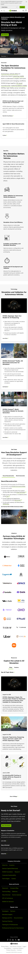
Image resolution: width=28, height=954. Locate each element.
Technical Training (7, 921)
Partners (12, 911)
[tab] (8, 475)
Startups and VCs (7, 918)
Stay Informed (6, 895)
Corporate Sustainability (9, 875)
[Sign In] (26, 10)
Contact (19, 950)
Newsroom (5, 888)
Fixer (7, 496)
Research (17, 872)
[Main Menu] (2, 11)
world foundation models (19, 85)
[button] (23, 11)
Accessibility (7, 948)
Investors (11, 865)
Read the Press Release (8, 115)
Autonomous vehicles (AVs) (9, 74)
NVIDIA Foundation (7, 872)
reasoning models (18, 76)
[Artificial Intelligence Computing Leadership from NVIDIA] (13, 10)
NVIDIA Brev (6, 504)
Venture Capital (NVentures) (10, 868)
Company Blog (14, 888)
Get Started (5, 386)
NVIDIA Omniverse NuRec (18, 486)
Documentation (18, 918)
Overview (3, 56)
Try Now (4, 135)
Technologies (6, 878)
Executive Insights (7, 914)
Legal (24, 946)
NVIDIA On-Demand (8, 901)
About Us (4, 865)
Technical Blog (6, 891)
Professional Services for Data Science (13, 928)
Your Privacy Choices (15, 946)
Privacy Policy (5, 946)
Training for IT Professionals (10, 924)
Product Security (11, 950)
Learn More (5, 338)
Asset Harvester (21, 492)
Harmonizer (18, 500)
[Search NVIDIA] (4, 10)
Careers (13, 878)
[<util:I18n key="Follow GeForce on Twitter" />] (16, 940)
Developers (5, 911)
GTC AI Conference (7, 898)
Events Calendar (16, 895)
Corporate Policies (18, 948)
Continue (22, 7)
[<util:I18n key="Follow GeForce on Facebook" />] (7, 940)
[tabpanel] (14, 502)
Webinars (14, 891)
